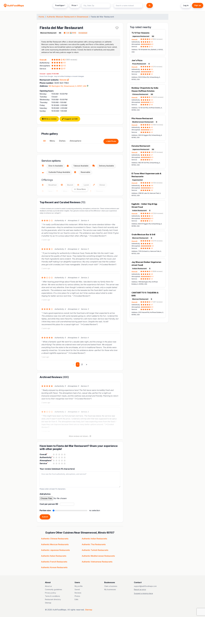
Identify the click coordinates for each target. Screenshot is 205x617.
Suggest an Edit (71, 119)
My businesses (110, 589)
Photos (77, 596)
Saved (77, 589)
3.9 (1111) (71, 33)
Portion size (45, 510)
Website (63, 80)
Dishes (62, 141)
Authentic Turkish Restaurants (95, 550)
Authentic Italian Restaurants (53, 556)
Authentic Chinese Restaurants (54, 538)
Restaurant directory (53, 599)
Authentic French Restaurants (54, 562)
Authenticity (46, 457)
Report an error (140, 589)
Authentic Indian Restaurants (94, 538)
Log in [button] (186, 5)
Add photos (45, 494)
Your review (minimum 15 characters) (57, 469)
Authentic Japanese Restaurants (55, 550)
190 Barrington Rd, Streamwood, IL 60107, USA (67, 86)
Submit (45, 517)
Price (74, 5)
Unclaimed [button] (83, 33)
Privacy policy (50, 593)
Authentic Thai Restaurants (94, 544)
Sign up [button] (197, 5)
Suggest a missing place (143, 593)
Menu (52, 141)
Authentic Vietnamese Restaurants (97, 562)
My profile (79, 586)
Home (41, 17)
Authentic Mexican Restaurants (55, 544)
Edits (76, 599)
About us (48, 586)
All (44, 141)
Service (44, 463)
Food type (59, 5)
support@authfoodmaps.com (145, 586)
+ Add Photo (111, 141)
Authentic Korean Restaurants (54, 567)
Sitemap (48, 603)
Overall (43, 454)
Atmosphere (75, 141)
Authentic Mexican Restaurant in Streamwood (67, 17)
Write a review (50, 119)
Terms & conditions (52, 596)
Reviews (78, 593)
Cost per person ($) (49, 504)
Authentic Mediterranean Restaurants (98, 556)
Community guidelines (53, 589)
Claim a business (110, 586)
